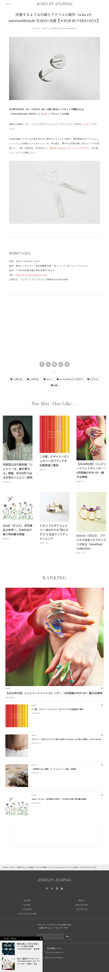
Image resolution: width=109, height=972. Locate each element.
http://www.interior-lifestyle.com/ (32, 275)
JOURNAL (27, 909)
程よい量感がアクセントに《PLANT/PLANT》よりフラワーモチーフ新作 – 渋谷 (28, 961)
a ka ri (46, 114)
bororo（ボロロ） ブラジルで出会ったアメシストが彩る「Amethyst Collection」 (91, 541)
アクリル (94, 379)
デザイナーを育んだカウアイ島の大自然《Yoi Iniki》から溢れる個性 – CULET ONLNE (66, 739)
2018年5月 (17, 379)
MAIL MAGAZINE (27, 914)
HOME (5, 867)
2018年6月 (34, 379)
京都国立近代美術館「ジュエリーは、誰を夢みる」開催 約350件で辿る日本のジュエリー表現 (18, 470)
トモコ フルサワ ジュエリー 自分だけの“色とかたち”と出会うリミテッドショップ (54, 532)
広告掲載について (54, 948)
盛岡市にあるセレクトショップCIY (67, 148)
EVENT (44, 28)
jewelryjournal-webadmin (64, 28)
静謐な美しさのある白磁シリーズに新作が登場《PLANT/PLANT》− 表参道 (28, 946)
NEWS (34, 735)
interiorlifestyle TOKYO (70, 379)
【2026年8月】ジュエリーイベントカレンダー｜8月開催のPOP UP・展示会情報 (91, 470)
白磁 (55, 385)
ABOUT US (81, 909)
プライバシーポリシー (54, 952)
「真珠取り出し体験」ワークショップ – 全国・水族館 (54, 769)
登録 (67, 936)
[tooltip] (42, 364)
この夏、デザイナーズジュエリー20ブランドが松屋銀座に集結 (54, 460)
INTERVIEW (81, 905)
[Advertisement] (54, 330)
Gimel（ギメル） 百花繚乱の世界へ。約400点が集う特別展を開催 (17, 530)
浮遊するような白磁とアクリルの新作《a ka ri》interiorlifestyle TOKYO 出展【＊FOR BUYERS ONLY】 (57, 867)
